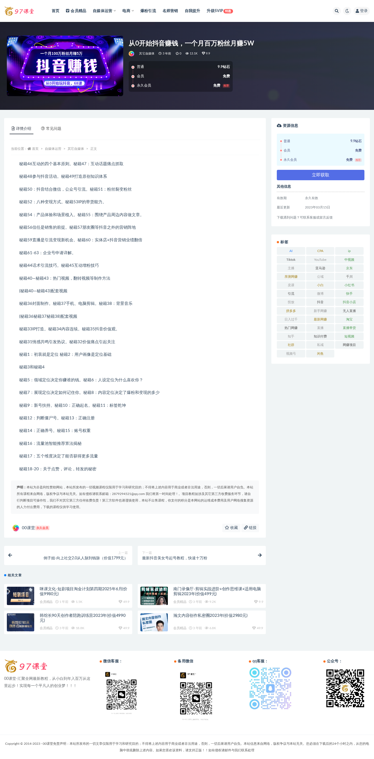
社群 (291, 344)
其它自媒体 (146, 53)
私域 (320, 344)
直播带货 (349, 328)
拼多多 (291, 311)
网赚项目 (349, 344)
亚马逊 (320, 268)
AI (290, 251)
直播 (320, 328)
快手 (349, 293)
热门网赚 (291, 328)
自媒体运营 (53, 148)
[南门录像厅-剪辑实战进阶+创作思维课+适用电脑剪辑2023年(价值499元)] (154, 598)
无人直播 (349, 311)
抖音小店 (349, 302)
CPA (320, 251)
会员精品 (78, 11)
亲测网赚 (291, 276)
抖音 (320, 302)
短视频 (349, 336)
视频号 (291, 353)
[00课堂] (132, 53)
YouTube (320, 259)
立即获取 (320, 175)
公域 (320, 276)
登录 (364, 11)
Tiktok (290, 259)
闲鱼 (320, 353)
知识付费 (320, 336)
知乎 (291, 336)
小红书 (349, 285)
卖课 (291, 285)
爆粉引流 (148, 11)
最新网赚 (320, 319)
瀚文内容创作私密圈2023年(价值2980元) (210, 616)
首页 (55, 11)
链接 (252, 528)
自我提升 (192, 11)
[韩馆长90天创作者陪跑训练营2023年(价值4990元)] (20, 624)
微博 (320, 293)
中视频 (349, 259)
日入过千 (291, 319)
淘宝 (349, 319)
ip (349, 251)
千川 (349, 276)
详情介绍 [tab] (23, 129)
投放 (291, 302)
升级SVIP (219, 11)
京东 (349, 268)
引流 (291, 293)
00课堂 (35, 528)
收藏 (233, 528)
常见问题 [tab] (53, 129)
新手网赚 (320, 311)
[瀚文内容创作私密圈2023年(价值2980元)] (154, 624)
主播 (291, 268)
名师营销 (170, 11)
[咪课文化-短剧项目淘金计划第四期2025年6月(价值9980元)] (20, 597)
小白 (320, 285)
